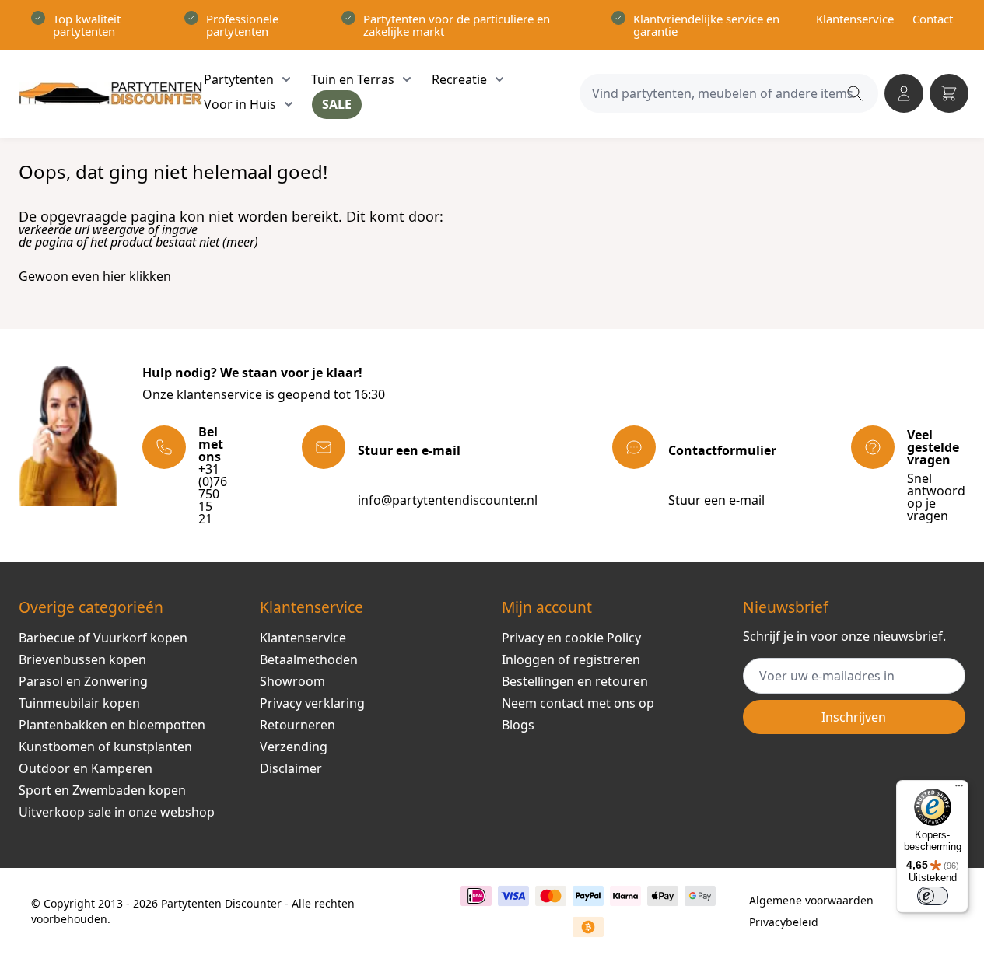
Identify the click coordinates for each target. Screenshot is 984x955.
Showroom (292, 681)
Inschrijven (853, 717)
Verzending (293, 746)
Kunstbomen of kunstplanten (105, 746)
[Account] (903, 93)
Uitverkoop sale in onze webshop (117, 811)
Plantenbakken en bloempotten (112, 724)
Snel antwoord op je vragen (936, 497)
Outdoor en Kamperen (85, 768)
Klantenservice (855, 18)
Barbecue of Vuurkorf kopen (103, 637)
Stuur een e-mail (716, 500)
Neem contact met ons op (578, 703)
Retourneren (297, 724)
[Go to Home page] (110, 93)
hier (114, 276)
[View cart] (949, 93)
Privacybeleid (783, 922)
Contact (932, 18)
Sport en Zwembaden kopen (102, 790)
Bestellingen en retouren (575, 681)
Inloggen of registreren (571, 659)
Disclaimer (291, 768)
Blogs (518, 724)
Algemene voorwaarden (811, 900)
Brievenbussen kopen (82, 659)
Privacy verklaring (312, 703)
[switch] (932, 896)
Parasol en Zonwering (83, 681)
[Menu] (959, 789)
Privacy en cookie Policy (571, 637)
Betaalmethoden (309, 659)
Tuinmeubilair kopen (79, 703)
